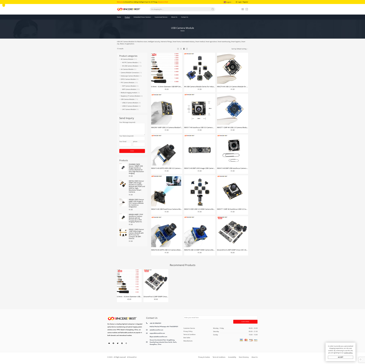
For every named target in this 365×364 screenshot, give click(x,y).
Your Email (122, 141)
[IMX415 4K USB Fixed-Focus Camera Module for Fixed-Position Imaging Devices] (166, 190)
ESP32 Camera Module (128, 79)
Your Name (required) (126, 136)
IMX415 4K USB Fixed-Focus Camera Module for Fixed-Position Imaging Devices (166, 209)
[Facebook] (113, 343)
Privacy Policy (187, 331)
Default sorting (241, 49)
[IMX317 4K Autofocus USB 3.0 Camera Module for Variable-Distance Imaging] (199, 109)
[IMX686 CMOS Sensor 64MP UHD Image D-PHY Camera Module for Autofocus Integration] (123, 202)
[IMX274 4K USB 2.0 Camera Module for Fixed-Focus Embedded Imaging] (232, 68)
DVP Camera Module (129, 86)
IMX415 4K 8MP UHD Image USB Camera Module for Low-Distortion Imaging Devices (199, 168)
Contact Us (184, 17)
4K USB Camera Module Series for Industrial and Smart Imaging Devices (199, 86)
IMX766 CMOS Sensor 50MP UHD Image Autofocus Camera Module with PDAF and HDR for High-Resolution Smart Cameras (137, 186)
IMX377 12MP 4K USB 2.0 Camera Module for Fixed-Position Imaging (232, 127)
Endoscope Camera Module (130, 76)
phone (135, 141)
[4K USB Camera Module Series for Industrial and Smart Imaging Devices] (199, 68)
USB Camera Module (127, 99)
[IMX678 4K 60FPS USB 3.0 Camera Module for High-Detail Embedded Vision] (166, 231)
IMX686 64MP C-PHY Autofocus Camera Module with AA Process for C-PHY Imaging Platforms (136, 218)
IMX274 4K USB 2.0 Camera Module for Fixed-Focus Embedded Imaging (232, 86)
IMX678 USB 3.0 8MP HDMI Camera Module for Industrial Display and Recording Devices (199, 250)
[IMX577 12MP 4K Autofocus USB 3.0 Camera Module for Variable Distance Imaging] (232, 190)
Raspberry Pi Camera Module (130, 96)
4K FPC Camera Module (130, 62)
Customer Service (189, 328)
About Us (174, 17)
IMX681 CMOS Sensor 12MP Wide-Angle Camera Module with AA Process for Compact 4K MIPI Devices (136, 234)
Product (127, 17)
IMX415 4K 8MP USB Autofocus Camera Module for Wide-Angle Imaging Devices (232, 168)
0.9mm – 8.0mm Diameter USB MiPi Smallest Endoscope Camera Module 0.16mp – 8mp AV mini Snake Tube (166, 86)
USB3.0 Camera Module (130, 106)
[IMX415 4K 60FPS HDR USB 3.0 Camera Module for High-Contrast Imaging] (166, 150)
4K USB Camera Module (130, 66)
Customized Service (161, 17)
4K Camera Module (127, 59)
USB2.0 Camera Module (130, 103)
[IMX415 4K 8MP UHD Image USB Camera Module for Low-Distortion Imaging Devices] (199, 150)
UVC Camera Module (129, 109)
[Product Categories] (242, 9)
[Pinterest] (122, 343)
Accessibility (232, 357)
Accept (340, 357)
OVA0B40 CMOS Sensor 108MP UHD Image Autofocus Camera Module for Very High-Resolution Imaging (136, 168)
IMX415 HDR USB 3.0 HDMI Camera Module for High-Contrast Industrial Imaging (199, 209)
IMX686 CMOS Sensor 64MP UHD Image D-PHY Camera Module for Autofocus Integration (136, 203)
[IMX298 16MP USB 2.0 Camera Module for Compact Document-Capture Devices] (166, 109)
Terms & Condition (189, 334)
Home (119, 17)
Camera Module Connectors (130, 72)
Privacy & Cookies (204, 357)
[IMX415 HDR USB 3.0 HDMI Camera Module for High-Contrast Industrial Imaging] (199, 190)
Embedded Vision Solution (142, 17)
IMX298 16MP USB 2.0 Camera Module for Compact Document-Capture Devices (166, 127)
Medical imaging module (129, 93)
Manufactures (187, 341)
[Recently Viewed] (360, 359)
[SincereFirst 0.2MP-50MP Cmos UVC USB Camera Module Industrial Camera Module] (232, 231)
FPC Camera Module (127, 82)
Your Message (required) (127, 122)
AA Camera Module (127, 69)
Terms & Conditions (219, 357)
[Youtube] (109, 343)
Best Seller (186, 338)
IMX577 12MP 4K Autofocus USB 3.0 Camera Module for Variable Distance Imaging (232, 209)
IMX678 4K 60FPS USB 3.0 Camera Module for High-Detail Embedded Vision (166, 250)
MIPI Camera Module (129, 89)
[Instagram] (126, 343)
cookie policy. (348, 353)
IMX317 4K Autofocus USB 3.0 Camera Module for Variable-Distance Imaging (199, 127)
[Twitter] (117, 343)
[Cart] (246, 9)
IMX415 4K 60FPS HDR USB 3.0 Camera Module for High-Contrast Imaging (166, 168)
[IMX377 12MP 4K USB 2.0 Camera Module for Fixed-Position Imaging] (232, 109)
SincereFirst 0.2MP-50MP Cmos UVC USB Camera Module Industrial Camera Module (232, 250)
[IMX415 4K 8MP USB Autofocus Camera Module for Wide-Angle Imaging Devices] (232, 150)
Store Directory (244, 357)
